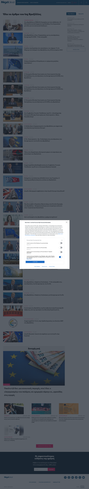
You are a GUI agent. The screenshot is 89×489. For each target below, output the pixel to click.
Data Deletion (37, 266)
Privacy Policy (52, 266)
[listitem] (44, 240)
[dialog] (44, 244)
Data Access (44, 266)
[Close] (67, 222)
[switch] (60, 243)
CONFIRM (35, 261)
